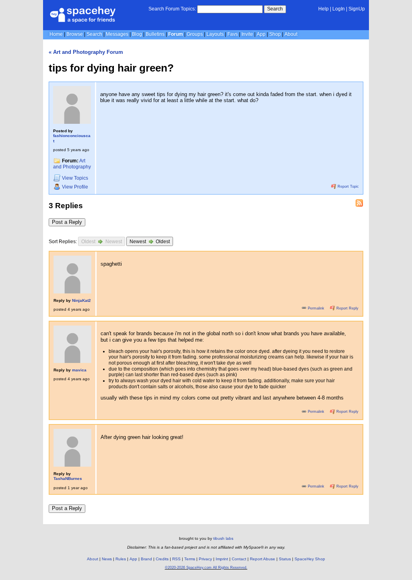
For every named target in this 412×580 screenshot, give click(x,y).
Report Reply (346, 308)
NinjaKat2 (81, 300)
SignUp (356, 9)
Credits (162, 559)
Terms (189, 559)
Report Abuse (262, 559)
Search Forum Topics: (172, 9)
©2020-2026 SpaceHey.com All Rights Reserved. (206, 568)
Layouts (215, 34)
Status (285, 559)
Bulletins (155, 34)
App (261, 34)
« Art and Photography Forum (86, 52)
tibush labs (223, 538)
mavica (79, 370)
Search (275, 9)
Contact (239, 559)
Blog (137, 34)
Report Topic (347, 186)
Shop (275, 34)
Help (323, 9)
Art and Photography (72, 164)
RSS (176, 559)
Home (56, 34)
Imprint (222, 559)
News (107, 559)
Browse (74, 34)
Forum (175, 34)
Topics (75, 178)
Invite (247, 34)
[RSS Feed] (359, 203)
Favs (232, 34)
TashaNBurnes (68, 478)
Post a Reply (67, 222)
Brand (146, 559)
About (290, 34)
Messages (117, 34)
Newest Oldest (150, 242)
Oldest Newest (101, 242)
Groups (195, 34)
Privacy (205, 559)
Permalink (316, 308)
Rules (120, 559)
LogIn (338, 9)
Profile (75, 187)
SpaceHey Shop (310, 559)
